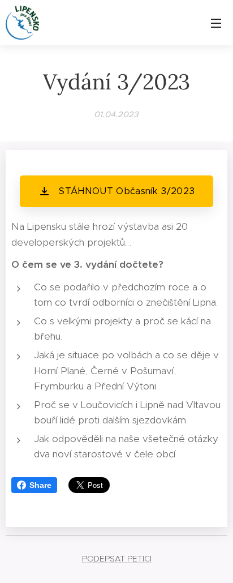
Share (40, 485)
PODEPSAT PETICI (117, 559)
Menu (216, 22)
